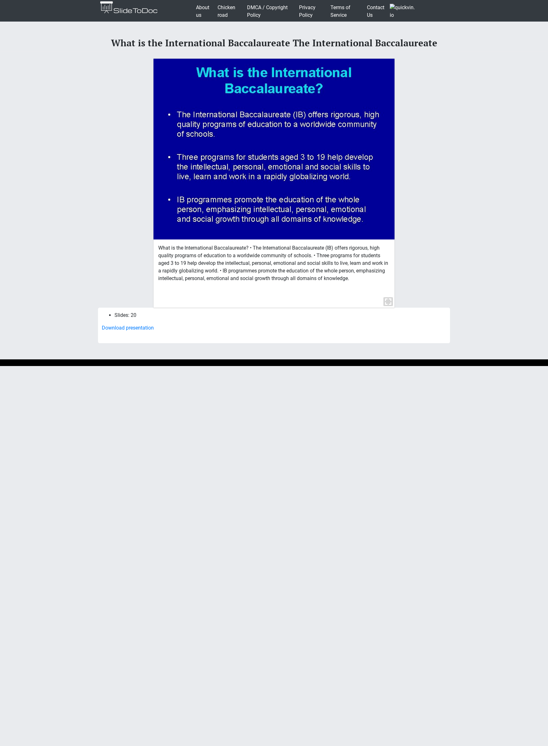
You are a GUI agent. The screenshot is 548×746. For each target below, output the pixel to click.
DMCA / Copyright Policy (267, 11)
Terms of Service (340, 11)
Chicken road (226, 11)
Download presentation (128, 328)
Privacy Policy (307, 11)
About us (202, 11)
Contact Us (375, 11)
